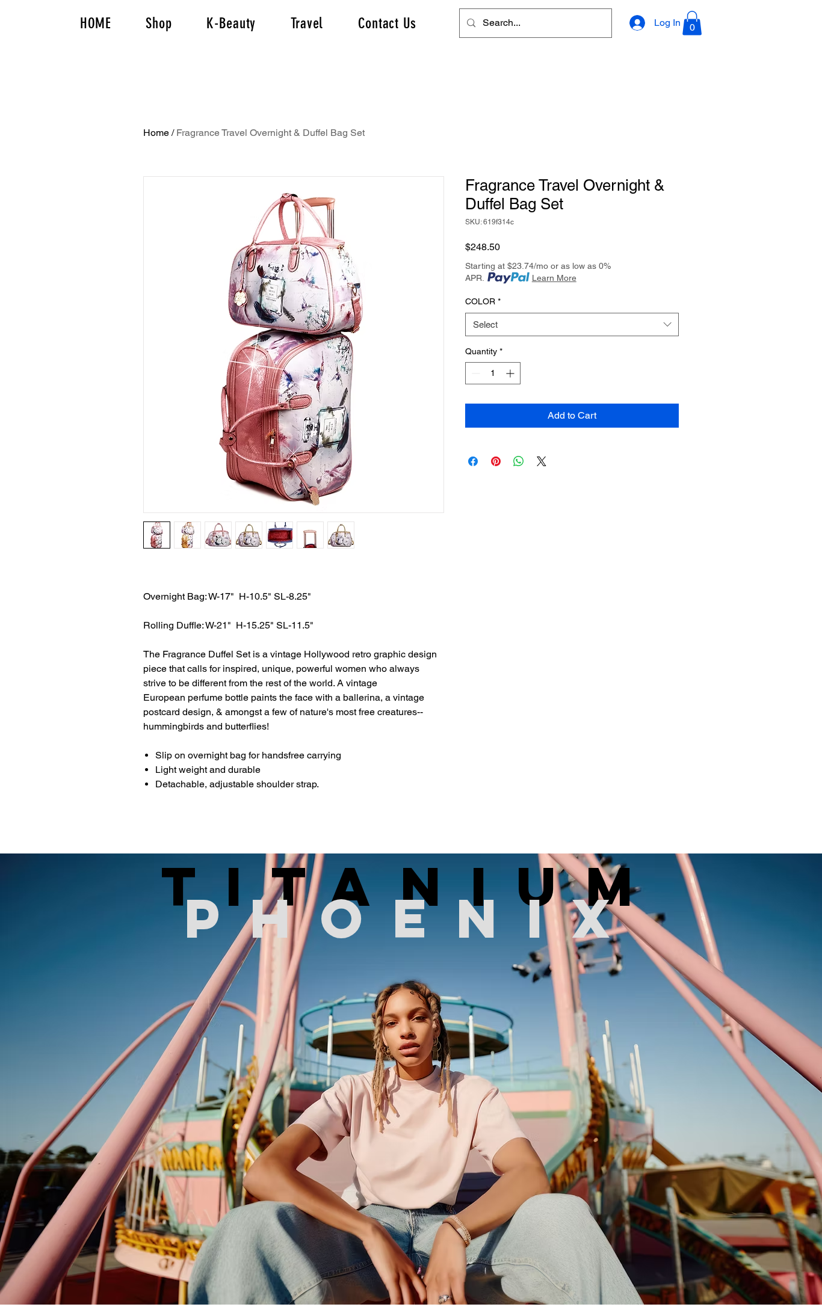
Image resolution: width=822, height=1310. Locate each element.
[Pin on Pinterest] (496, 461)
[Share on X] (541, 461)
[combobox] (572, 324)
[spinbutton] (493, 373)
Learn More (554, 278)
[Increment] (511, 373)
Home (156, 132)
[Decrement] (474, 373)
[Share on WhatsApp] (518, 461)
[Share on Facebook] (473, 461)
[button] (692, 23)
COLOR (483, 301)
